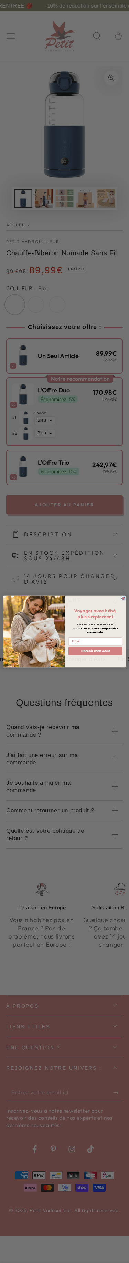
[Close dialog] (123, 598)
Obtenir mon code (95, 651)
